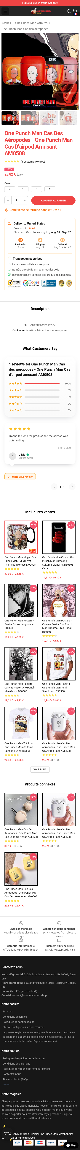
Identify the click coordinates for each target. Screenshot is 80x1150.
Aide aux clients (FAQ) (15, 1079)
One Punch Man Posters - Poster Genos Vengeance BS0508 (19, 624)
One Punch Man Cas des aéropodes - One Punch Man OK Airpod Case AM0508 (58, 747)
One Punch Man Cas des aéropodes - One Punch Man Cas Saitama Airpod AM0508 (21, 833)
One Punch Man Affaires (31, 23)
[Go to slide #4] (68, 118)
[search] (69, 11)
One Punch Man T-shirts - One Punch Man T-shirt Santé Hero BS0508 (56, 687)
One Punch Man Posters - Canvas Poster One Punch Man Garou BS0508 (19, 687)
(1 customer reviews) (33, 161)
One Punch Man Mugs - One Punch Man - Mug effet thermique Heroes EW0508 (20, 561)
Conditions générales (15, 1016)
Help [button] (73, 1145)
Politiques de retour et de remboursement (26, 1068)
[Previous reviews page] (54, 486)
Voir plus (40, 769)
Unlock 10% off (7, 1133)
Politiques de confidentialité (18, 1021)
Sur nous (8, 1011)
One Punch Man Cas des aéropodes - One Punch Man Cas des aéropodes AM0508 (20, 892)
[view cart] (75, 11)
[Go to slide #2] (30, 118)
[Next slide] (73, 71)
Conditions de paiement (16, 1063)
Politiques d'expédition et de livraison (24, 1058)
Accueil (6, 23)
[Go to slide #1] (10, 118)
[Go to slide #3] (49, 118)
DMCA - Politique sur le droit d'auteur (23, 1027)
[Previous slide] (7, 71)
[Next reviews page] (72, 486)
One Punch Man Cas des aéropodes (24, 29)
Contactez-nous (12, 1074)
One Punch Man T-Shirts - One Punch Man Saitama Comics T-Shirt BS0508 (18, 747)
